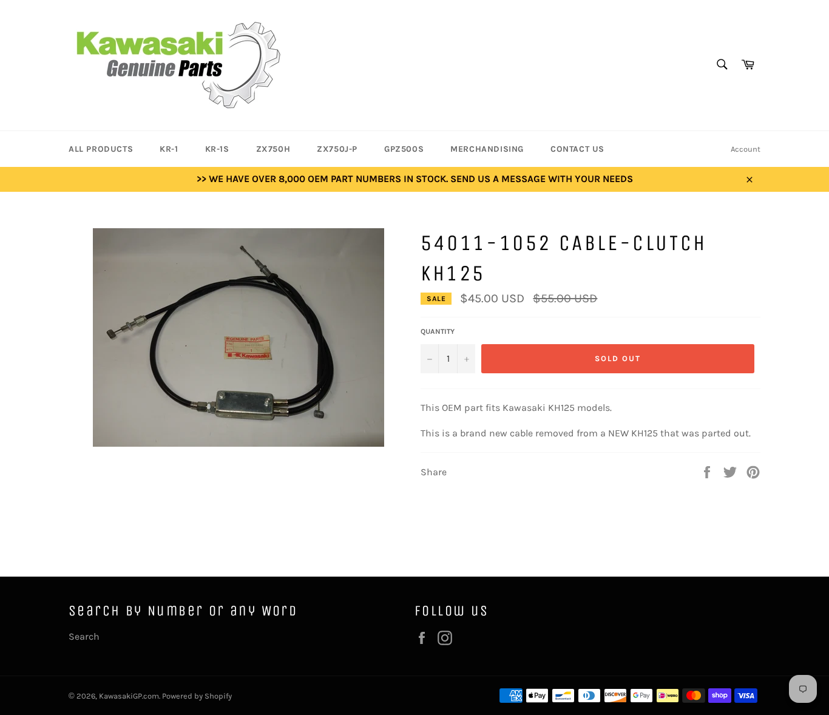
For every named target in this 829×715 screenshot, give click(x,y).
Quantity (438, 331)
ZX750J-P (337, 149)
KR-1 (169, 149)
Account (745, 149)
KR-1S (217, 149)
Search (84, 636)
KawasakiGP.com (129, 695)
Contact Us (577, 149)
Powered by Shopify (197, 695)
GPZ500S (404, 149)
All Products (101, 149)
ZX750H (273, 149)
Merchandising (487, 149)
